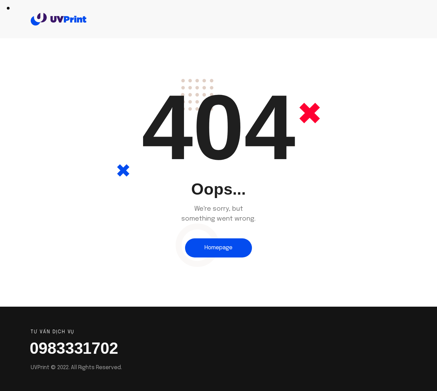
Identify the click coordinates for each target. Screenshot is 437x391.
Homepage (218, 248)
